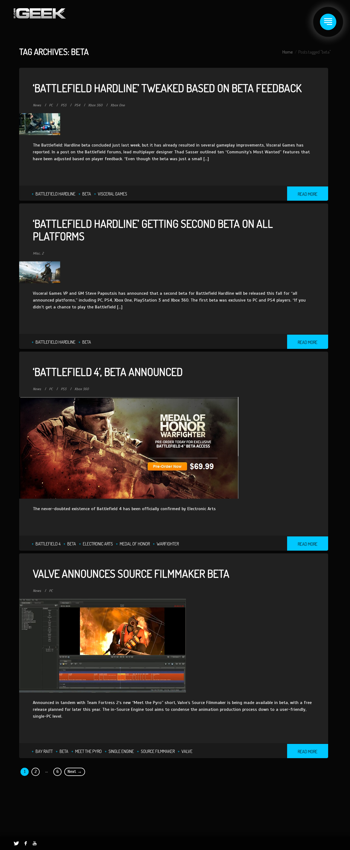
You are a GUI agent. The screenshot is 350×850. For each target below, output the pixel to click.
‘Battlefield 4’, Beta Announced (108, 371)
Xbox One (117, 105)
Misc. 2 (38, 253)
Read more (307, 194)
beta (86, 194)
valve (187, 751)
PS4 (77, 105)
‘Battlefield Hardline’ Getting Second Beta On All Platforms (153, 230)
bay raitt (44, 751)
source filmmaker (158, 751)
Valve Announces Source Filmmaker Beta (131, 573)
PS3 (63, 105)
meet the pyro (88, 751)
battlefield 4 (48, 544)
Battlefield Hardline (55, 194)
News (37, 105)
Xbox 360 (95, 105)
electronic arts (98, 544)
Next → (75, 771)
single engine (121, 751)
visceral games (112, 194)
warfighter (168, 544)
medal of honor (135, 544)
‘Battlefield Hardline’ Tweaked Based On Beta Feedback (167, 88)
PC (51, 105)
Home (287, 52)
